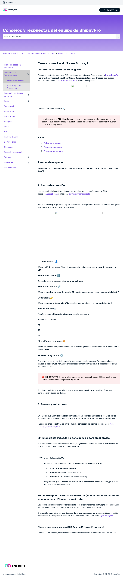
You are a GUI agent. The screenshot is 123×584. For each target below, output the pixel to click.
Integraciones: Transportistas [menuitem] (10, 73)
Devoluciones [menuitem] (10, 142)
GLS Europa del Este (67, 80)
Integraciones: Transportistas (41, 53)
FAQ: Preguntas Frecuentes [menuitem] (14, 86)
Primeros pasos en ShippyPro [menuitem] (12, 66)
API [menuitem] (5, 131)
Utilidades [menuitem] (8, 162)
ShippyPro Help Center (13, 53)
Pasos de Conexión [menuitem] (16, 80)
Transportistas (50, 194)
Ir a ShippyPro (110, 10)
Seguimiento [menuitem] (9, 106)
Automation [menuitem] (9, 111)
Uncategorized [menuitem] (10, 167)
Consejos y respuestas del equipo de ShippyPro (52, 30)
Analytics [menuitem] (8, 121)
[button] (28, 72)
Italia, (108, 75)
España (114, 75)
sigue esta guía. (106, 515)
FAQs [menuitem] (6, 126)
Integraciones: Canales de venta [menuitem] (14, 94)
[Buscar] (118, 36)
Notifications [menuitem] (9, 116)
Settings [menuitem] (7, 157)
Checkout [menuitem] (8, 147)
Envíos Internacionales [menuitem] (14, 152)
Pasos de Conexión (66, 53)
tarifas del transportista (79, 194)
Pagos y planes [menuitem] (11, 137)
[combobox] (59, 36)
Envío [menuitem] (6, 101)
